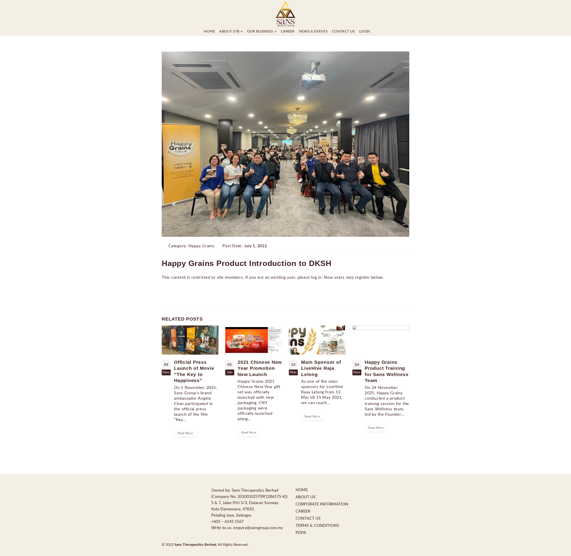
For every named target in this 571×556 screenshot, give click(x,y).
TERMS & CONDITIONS (317, 525)
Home (209, 31)
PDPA (301, 533)
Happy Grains (201, 246)
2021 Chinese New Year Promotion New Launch (260, 368)
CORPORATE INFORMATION (322, 504)
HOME (302, 490)
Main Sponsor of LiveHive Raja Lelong (321, 368)
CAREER (303, 511)
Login (364, 31)
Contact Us (343, 31)
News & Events (313, 31)
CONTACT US (308, 518)
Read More (185, 433)
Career (288, 31)
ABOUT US (305, 497)
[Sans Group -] (285, 13)
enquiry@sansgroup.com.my (258, 528)
